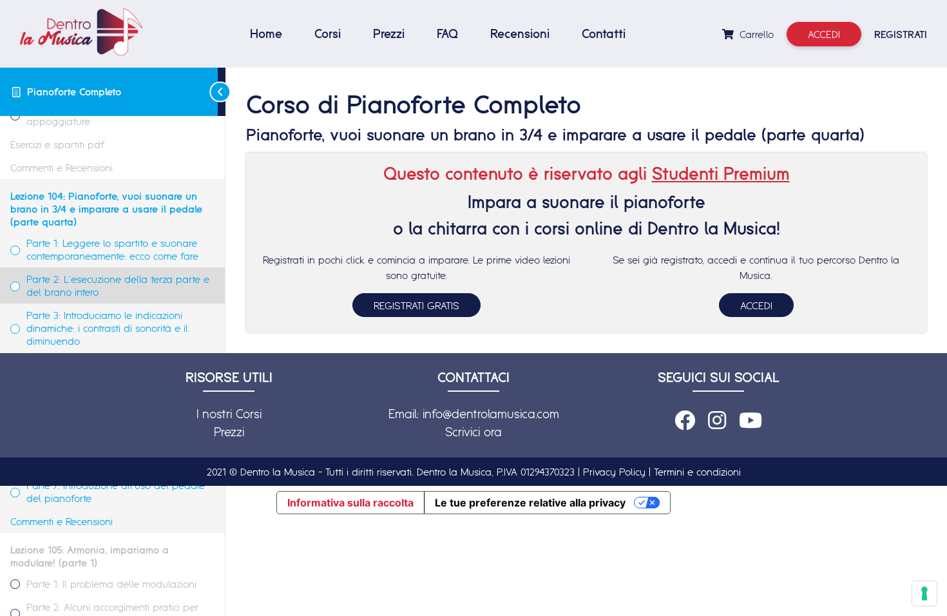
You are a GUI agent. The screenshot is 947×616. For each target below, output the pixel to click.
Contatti (604, 33)
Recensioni (520, 33)
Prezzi (389, 33)
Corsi (327, 33)
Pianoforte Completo (74, 91)
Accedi (824, 34)
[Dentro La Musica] (81, 32)
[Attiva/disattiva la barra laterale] (221, 92)
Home (266, 33)
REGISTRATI (900, 34)
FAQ (447, 33)
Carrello (755, 34)
